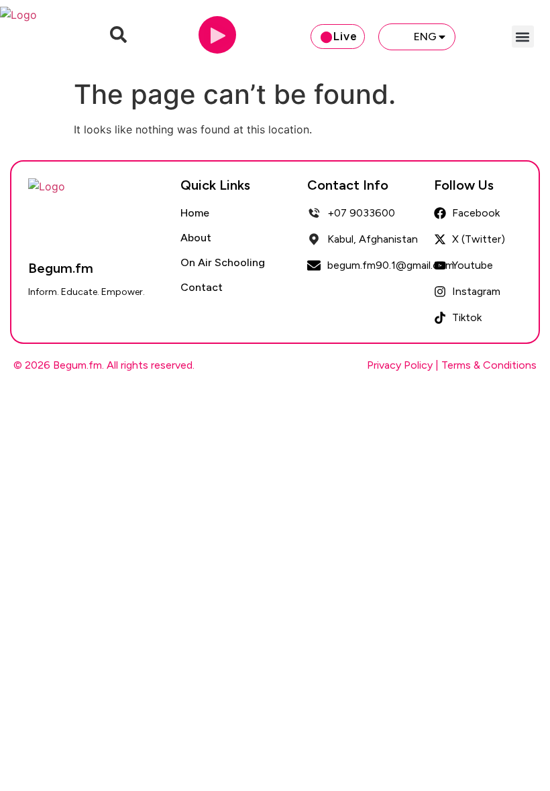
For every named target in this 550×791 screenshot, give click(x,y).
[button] (523, 36)
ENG (425, 36)
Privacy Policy (400, 365)
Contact (201, 287)
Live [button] (345, 36)
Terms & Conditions (489, 365)
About (195, 237)
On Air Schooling (222, 262)
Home (194, 212)
